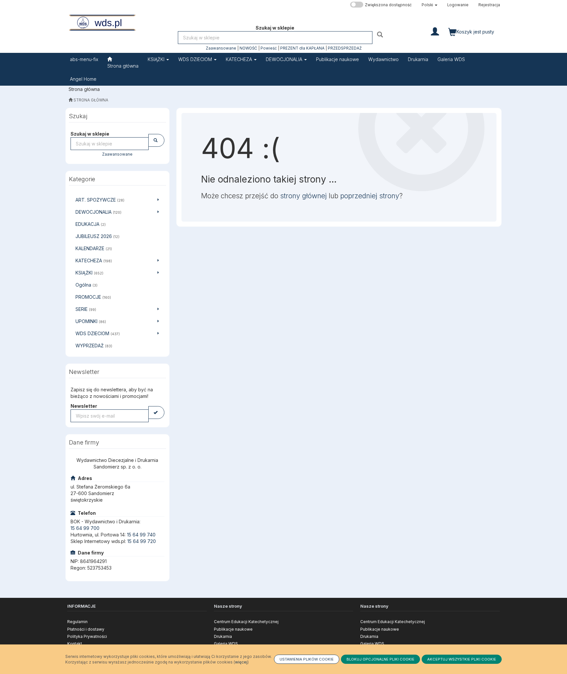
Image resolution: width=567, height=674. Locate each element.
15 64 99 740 (141, 534)
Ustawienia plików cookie (307, 659)
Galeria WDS (226, 643)
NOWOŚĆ (248, 48)
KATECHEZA (239, 59)
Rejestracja (489, 5)
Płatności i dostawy (85, 629)
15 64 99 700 (85, 528)
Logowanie (458, 5)
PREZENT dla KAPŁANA (302, 48)
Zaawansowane (221, 48)
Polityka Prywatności (87, 636)
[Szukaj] (380, 34)
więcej (241, 662)
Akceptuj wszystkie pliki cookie (461, 659)
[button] (429, 5)
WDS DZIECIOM (195, 59)
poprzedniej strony (369, 196)
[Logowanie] (435, 31)
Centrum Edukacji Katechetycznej (246, 621)
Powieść (269, 48)
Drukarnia (223, 636)
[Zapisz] (156, 412)
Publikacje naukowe (233, 629)
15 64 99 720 (141, 541)
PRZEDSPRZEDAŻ (345, 48)
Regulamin (77, 621)
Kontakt (74, 643)
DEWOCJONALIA (285, 59)
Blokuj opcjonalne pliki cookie (380, 659)
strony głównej (303, 196)
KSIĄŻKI (157, 59)
